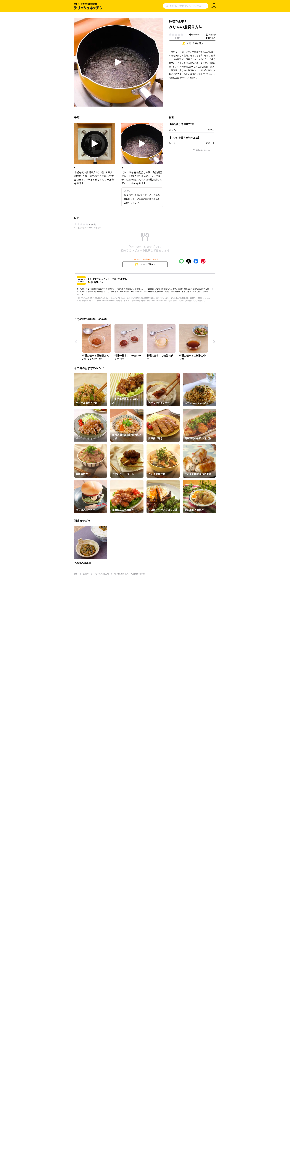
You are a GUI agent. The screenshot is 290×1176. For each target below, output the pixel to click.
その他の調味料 (101, 573)
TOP (76, 573)
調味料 (86, 573)
